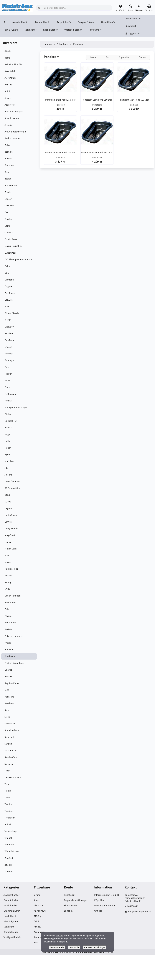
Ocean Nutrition (12, 595)
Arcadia (8, 125)
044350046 (132, 906)
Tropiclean (10, 817)
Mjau (7, 555)
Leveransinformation (104, 905)
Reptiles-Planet (12, 683)
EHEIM (8, 320)
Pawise (8, 616)
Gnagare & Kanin (86, 22)
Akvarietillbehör (20, 22)
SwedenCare (11, 757)
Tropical (9, 811)
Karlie (7, 495)
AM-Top (8, 84)
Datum (142, 57)
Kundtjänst (130, 26)
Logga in (131, 33)
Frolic (7, 387)
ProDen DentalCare (14, 663)
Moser (8, 562)
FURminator (11, 394)
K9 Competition (12, 488)
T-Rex (7, 770)
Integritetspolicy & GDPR (106, 895)
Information (131, 18)
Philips (8, 643)
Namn (93, 57)
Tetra (7, 784)
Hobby (8, 448)
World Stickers (12, 851)
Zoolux (8, 865)
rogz (7, 690)
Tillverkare (93, 29)
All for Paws (10, 78)
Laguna (8, 508)
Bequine (9, 151)
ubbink (8, 824)
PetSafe (8, 629)
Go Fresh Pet (11, 421)
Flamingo (9, 360)
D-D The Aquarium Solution (18, 259)
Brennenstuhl (11, 185)
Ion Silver (9, 461)
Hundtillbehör (108, 22)
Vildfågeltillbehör (73, 29)
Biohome (9, 165)
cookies (59, 935)
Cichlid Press (11, 239)
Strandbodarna (12, 730)
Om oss (98, 910)
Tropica (8, 804)
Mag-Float (10, 535)
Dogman (9, 286)
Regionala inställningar (75, 900)
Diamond (9, 279)
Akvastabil (10, 71)
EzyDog (8, 347)
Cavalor (8, 219)
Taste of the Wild (13, 777)
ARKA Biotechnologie (15, 131)
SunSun (8, 743)
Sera (7, 710)
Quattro (8, 669)
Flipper (8, 373)
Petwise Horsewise (14, 636)
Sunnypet (9, 737)
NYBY (7, 589)
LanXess (8, 521)
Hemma (48, 44)
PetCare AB (10, 622)
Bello (7, 145)
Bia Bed (8, 158)
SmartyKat (10, 723)
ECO (7, 306)
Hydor (8, 454)
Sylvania (9, 764)
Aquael (8, 98)
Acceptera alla (57, 947)
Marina (8, 542)
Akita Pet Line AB (13, 64)
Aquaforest (10, 104)
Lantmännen (11, 515)
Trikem (8, 790)
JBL (6, 468)
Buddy (8, 192)
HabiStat (9, 427)
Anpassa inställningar (94, 947)
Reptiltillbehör (50, 29)
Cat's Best (9, 205)
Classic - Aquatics (13, 246)
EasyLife (9, 299)
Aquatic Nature (12, 118)
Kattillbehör (30, 29)
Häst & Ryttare (10, 29)
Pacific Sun (10, 602)
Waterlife (9, 844)
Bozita (8, 178)
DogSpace (10, 293)
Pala (7, 609)
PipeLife (9, 649)
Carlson (8, 199)
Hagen (8, 434)
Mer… (36, 942)
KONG (8, 501)
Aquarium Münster (14, 111)
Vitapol (8, 838)
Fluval (7, 380)
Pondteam (10, 656)
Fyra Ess (8, 400)
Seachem (9, 703)
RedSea (8, 676)
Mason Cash (10, 548)
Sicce (7, 716)
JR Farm (9, 474)
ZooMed (9, 871)
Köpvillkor (99, 900)
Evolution (9, 326)
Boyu (7, 172)
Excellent (9, 333)
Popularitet (124, 57)
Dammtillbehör (42, 22)
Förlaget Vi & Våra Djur (16, 407)
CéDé (7, 226)
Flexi (7, 367)
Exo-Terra (9, 340)
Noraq (8, 582)
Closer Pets (10, 252)
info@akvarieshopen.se (139, 911)
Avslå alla (74, 947)
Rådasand (9, 696)
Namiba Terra (11, 568)
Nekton (8, 575)
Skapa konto (70, 905)
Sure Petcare (11, 750)
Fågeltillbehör (64, 22)
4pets (7, 57)
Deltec (8, 266)
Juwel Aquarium (12, 481)
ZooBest (9, 858)
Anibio (8, 91)
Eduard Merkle (12, 313)
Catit (7, 212)
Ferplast (9, 353)
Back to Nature (12, 138)
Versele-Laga (11, 831)
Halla (7, 441)
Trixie (7, 797)
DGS (7, 273)
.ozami (8, 51)
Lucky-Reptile (11, 528)
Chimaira (9, 232)
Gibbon (8, 414)
